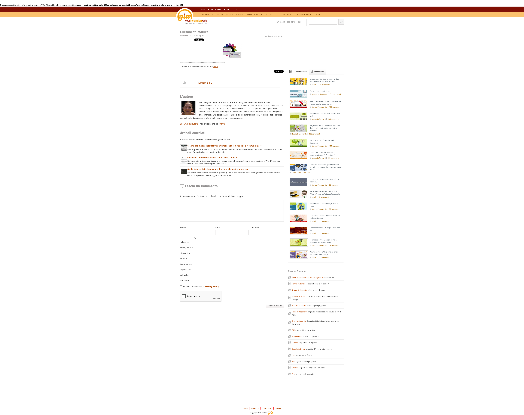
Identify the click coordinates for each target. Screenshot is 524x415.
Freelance (269, 14)
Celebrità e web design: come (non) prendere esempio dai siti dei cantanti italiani (325, 167)
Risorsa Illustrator (299, 305)
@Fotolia (215, 66)
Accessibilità (217, 14)
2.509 (282, 22)
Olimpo (295, 342)
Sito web (255, 227)
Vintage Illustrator (299, 296)
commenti (324, 84)
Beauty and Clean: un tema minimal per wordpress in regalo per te (325, 102)
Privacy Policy (212, 286)
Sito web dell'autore (189, 123)
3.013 (293, 22)
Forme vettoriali (298, 284)
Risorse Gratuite (254, 14)
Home (203, 9)
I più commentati (300, 71)
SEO (278, 14)
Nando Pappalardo (319, 107)
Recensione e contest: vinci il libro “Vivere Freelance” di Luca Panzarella (325, 192)
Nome (183, 227)
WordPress (288, 14)
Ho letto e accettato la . (202, 286)
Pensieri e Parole (304, 14)
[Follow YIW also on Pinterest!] (300, 22)
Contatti (235, 9)
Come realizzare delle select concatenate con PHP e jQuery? (322, 153)
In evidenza (319, 71)
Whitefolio (296, 368)
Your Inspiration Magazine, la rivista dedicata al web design (324, 253)
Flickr (294, 330)
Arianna (185, 36)
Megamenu (297, 336)
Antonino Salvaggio (319, 94)
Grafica (229, 14)
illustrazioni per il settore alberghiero (307, 277)
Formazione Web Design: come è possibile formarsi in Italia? (323, 241)
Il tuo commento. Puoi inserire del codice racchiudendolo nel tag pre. (212, 196)
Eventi (317, 14)
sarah (314, 84)
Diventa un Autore (222, 9)
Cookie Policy (267, 408)
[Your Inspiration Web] (270, 413)
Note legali (255, 408)
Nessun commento (275, 36)
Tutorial (240, 14)
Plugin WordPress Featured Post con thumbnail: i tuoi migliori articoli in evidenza (325, 128)
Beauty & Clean (298, 349)
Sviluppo (205, 14)
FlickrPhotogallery (299, 312)
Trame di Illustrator (300, 290)
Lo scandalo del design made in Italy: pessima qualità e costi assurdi (324, 80)
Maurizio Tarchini (319, 119)
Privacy (245, 408)
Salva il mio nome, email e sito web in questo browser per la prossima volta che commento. (186, 261)
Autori (210, 9)
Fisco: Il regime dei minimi (320, 91)
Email (217, 227)
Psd (294, 355)
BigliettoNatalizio (299, 321)
